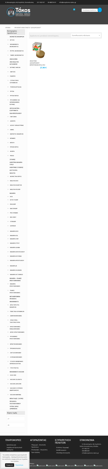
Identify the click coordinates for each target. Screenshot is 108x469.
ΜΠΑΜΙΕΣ (13, 138)
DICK (11, 196)
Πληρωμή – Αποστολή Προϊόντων (38, 446)
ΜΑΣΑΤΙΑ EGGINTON (16, 185)
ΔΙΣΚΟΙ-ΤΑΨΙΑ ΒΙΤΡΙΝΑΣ (17, 125)
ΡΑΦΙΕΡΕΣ (13, 76)
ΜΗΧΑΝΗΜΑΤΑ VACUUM (17, 372)
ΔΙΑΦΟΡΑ (12, 121)
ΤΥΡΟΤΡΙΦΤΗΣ (14, 368)
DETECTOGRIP (14, 200)
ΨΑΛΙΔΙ (12, 155)
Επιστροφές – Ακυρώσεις (39, 450)
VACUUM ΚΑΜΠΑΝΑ (15, 394)
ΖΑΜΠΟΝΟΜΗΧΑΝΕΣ (16, 316)
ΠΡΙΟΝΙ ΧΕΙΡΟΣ (14, 147)
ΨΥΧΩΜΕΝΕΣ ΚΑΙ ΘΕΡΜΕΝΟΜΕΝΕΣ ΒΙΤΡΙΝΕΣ (15, 102)
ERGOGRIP (13, 204)
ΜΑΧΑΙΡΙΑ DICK (14, 231)
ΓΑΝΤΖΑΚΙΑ (13, 116)
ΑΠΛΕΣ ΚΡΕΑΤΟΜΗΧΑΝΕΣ (17, 332)
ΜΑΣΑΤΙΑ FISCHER (15, 189)
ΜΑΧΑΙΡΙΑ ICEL (14, 235)
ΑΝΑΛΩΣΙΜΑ (13, 59)
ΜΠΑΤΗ (12, 142)
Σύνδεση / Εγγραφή (62, 447)
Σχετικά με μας (11, 445)
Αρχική (7, 28)
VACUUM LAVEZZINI (15, 384)
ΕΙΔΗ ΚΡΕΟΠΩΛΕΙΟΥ (16, 113)
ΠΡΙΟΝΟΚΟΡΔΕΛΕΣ (15, 348)
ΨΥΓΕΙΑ (12, 91)
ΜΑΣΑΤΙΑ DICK (14, 180)
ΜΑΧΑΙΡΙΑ (12, 193)
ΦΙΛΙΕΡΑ (12, 151)
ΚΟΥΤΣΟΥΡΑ (13, 170)
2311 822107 (41, 2)
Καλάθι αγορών (61, 450)
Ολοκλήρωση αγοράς (63, 453)
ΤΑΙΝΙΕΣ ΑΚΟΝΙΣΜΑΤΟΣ (17, 55)
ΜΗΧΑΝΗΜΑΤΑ (14, 301)
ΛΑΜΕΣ (12, 129)
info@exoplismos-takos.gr (67, 2)
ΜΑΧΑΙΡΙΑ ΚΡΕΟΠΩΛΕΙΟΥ (17, 260)
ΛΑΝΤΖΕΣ (13, 72)
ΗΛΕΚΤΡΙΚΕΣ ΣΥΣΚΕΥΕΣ (16, 167)
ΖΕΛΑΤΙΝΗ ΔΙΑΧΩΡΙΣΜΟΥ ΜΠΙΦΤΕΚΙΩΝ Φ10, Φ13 (37, 63)
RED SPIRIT (13, 217)
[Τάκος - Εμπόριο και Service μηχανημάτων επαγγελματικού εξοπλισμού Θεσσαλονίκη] (18, 11)
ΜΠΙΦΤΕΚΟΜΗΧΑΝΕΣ (16, 344)
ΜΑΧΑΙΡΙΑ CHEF (14, 239)
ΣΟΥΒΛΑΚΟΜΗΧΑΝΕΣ (16, 357)
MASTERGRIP (13, 208)
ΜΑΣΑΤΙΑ (12, 173)
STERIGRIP (13, 221)
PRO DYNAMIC (14, 213)
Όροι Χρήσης (35, 452)
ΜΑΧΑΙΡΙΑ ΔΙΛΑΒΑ (15, 247)
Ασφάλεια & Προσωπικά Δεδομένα (14, 449)
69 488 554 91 (52, 2)
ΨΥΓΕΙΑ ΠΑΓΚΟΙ (14, 95)
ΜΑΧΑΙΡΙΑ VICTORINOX (16, 274)
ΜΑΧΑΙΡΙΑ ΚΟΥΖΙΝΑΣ (16, 256)
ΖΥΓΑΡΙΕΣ (12, 159)
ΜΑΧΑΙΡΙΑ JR (13, 266)
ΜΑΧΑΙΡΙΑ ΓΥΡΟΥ (15, 243)
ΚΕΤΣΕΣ (12, 40)
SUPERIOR (13, 226)
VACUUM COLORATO (16, 379)
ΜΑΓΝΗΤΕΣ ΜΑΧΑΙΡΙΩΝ (16, 134)
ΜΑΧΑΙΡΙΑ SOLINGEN (16, 270)
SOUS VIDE (13, 375)
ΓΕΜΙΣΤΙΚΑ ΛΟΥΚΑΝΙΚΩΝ (17, 311)
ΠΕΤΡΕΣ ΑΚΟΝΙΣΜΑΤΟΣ (17, 51)
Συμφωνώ (9, 465)
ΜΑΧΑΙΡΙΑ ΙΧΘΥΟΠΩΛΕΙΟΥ (17, 252)
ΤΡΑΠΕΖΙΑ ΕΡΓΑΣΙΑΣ (16, 87)
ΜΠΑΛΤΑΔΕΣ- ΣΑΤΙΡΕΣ (16, 398)
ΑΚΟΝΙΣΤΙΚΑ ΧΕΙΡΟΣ (16, 176)
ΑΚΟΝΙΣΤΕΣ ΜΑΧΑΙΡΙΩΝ (17, 37)
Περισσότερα (19, 465)
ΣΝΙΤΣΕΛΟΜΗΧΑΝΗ (15, 352)
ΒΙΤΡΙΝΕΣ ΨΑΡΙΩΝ (15, 67)
